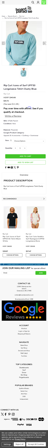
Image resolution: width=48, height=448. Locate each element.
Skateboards (24, 368)
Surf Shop (24, 348)
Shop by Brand (12, 16)
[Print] (12, 167)
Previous (3, 43)
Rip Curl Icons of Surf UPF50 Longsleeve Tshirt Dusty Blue (22, 18)
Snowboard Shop (24, 351)
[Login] (38, 3)
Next (44, 43)
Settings (7, 444)
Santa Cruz (24, 391)
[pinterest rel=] (9, 414)
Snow (24, 372)
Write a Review (13, 116)
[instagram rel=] (13, 414)
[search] (33, 3)
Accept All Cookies (36, 444)
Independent (24, 399)
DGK (24, 396)
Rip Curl (21, 16)
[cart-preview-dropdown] (43, 2)
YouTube (24, 356)
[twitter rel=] (2, 414)
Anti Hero (24, 394)
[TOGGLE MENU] (3, 3)
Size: (8, 140)
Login (20, 331)
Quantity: (8, 148)
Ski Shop (24, 375)
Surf (24, 370)
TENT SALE (24, 353)
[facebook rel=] (5, 414)
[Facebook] (6, 167)
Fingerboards (24, 377)
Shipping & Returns (24, 334)
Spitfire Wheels (24, 388)
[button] (24, 310)
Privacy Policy (20, 439)
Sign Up (27, 331)
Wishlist (24, 328)
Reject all (19, 444)
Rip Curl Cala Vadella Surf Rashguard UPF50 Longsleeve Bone (35, 238)
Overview (24, 175)
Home (3, 16)
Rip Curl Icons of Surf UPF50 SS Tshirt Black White (12, 238)
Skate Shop (24, 345)
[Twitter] (15, 167)
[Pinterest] (18, 167)
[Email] (9, 167)
